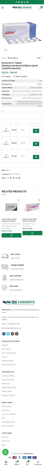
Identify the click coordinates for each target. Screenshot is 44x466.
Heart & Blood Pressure (9, 226)
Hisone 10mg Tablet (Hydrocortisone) (30, 220)
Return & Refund (8, 426)
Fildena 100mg (7, 391)
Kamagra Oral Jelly (8, 395)
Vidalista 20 (6, 383)
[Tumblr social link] (16, 333)
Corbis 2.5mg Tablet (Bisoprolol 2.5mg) (9, 220)
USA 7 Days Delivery (9, 353)
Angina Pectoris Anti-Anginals (11, 224)
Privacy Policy (6, 406)
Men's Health (6, 349)
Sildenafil (5, 345)
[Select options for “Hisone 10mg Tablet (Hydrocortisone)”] (32, 233)
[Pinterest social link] (21, 2)
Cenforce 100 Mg (8, 376)
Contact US (6, 441)
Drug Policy (6, 410)
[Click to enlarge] (5, 50)
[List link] (22, 318)
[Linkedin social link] (24, 2)
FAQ (3, 418)
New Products (13, 58)
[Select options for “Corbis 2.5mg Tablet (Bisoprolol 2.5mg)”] (11, 235)
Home (4, 58)
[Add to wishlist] (18, 200)
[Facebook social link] (16, 2)
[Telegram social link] (27, 2)
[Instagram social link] (12, 333)
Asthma (4, 357)
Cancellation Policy (8, 422)
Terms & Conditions (9, 414)
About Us (5, 437)
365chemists (6, 310)
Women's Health (7, 361)
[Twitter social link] (18, 2)
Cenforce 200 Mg (8, 380)
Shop (3, 445)
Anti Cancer (31, 224)
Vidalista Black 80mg (9, 387)
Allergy (25, 224)
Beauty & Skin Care (8, 365)
